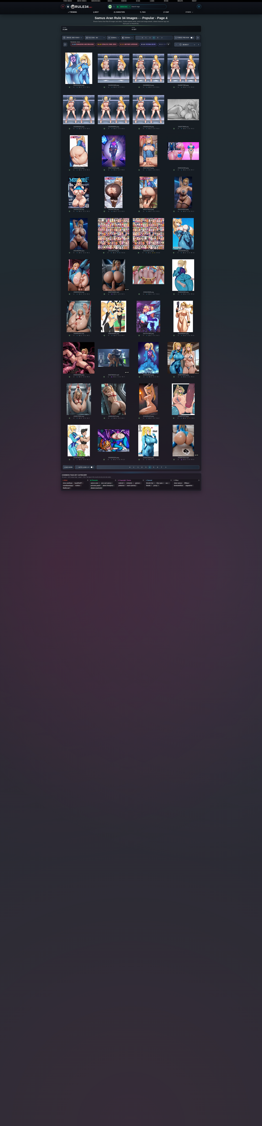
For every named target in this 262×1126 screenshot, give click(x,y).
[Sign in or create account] (199, 6)
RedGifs (180, 1)
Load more (68, 467)
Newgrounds (95, 1)
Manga (110, 1)
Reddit (194, 1)
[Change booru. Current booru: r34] (110, 6)
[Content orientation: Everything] (68, 6)
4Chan (138, 1)
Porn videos (68, 1)
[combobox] (148, 6)
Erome (166, 1)
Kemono (124, 1)
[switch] (184, 38)
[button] (81, 6)
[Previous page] (146, 37)
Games (152, 1)
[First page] (142, 37)
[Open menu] (63, 6)
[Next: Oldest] (199, 44)
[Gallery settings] (198, 38)
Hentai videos (81, 1)
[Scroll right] (168, 44)
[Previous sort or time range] (176, 44)
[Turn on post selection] (65, 44)
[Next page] (162, 37)
